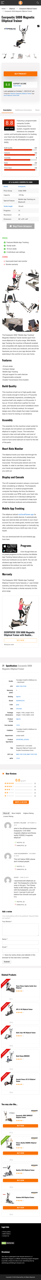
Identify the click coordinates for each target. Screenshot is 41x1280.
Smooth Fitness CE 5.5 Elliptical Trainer (25, 1080)
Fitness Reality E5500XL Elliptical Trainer (26, 1144)
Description (7, 110)
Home (3, 8)
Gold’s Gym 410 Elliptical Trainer (26, 1032)
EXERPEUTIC (20, 701)
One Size (19, 709)
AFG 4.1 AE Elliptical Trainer (24, 1009)
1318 (18, 725)
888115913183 (21, 686)
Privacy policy (7, 1231)
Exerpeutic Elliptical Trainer (28, 8)
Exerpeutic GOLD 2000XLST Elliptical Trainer (24, 1116)
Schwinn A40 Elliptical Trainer (25, 1197)
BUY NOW (20, 640)
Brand (6, 186)
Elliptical (12, 8)
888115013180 (21, 754)
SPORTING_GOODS (22, 739)
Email (4, 947)
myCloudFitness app (26, 514)
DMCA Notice (7, 1234)
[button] (38, 26)
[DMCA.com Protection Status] (8, 1243)
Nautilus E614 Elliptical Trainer (25, 1170)
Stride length (8, 206)
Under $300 (16, 95)
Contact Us (6, 1236)
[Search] (37, 3)
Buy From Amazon (22, 226)
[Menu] (2, 3)
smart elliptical (8, 95)
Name (4, 939)
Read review (17, 86)
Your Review (7, 921)
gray (17, 705)
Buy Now (20, 1126)
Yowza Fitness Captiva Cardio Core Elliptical (26, 987)
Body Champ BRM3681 (23, 1056)
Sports (18, 697)
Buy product (20, 74)
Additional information (23, 110)
